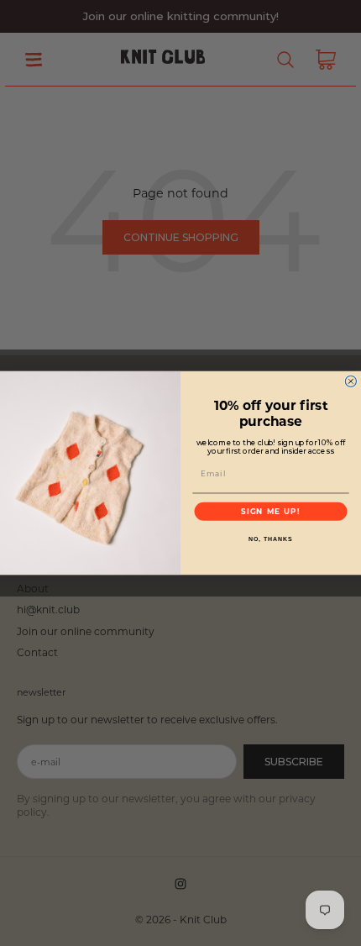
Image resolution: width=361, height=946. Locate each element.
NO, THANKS (270, 539)
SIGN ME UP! (271, 511)
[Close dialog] (350, 381)
